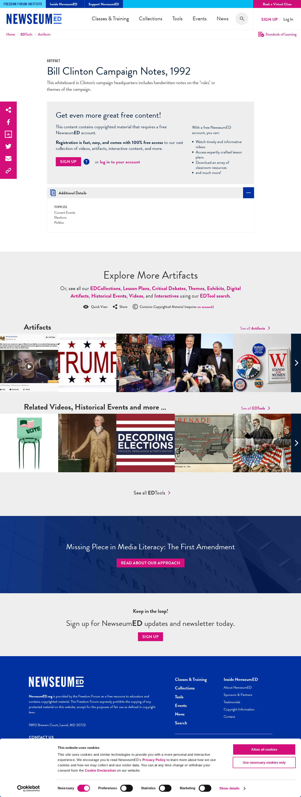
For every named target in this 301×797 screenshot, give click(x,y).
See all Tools (149, 493)
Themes (196, 288)
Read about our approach (150, 563)
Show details (229, 788)
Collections (150, 19)
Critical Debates (169, 288)
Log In (288, 19)
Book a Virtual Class (277, 4)
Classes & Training (110, 19)
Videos (136, 296)
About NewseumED (238, 687)
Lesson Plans (136, 288)
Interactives (166, 296)
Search (181, 723)
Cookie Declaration (100, 770)
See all (252, 328)
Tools (177, 19)
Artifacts (44, 34)
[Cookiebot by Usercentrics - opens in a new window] (28, 788)
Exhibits (215, 288)
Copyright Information (239, 709)
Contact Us (41, 737)
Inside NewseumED (241, 679)
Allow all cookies (264, 749)
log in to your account (120, 161)
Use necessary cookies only (264, 762)
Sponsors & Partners (238, 694)
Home (10, 34)
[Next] (296, 363)
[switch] (126, 788)
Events (200, 19)
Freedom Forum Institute (23, 4)
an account (205, 307)
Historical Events (108, 296)
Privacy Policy (154, 760)
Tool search (215, 296)
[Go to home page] (34, 19)
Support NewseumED (104, 4)
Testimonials (232, 702)
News (223, 19)
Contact (229, 716)
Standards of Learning (281, 34)
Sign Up (269, 19)
